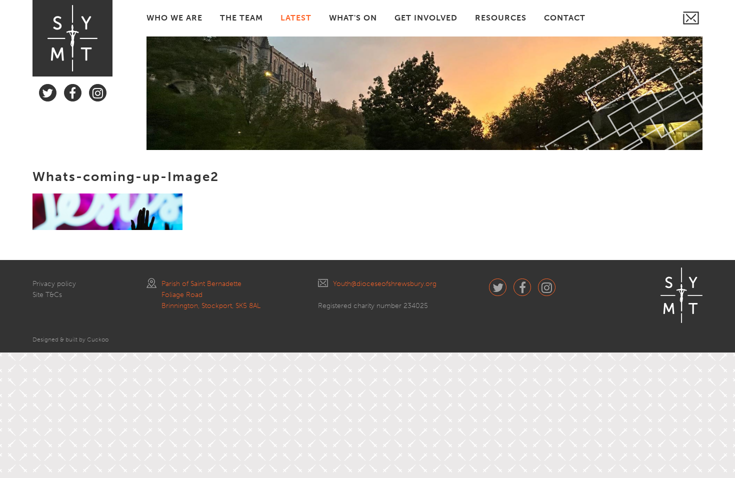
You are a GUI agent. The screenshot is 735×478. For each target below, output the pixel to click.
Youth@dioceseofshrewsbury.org (384, 284)
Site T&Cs (47, 294)
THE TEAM (241, 17)
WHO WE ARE (174, 17)
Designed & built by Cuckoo (70, 339)
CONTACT (565, 17)
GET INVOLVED (426, 17)
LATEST (296, 17)
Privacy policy (54, 284)
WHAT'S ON (353, 17)
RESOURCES (500, 17)
